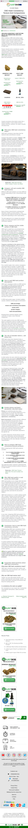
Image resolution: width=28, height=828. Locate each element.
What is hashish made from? (21, 597)
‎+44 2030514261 (15, 780)
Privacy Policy (14, 785)
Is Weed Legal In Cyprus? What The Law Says (16, 652)
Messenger (15, 778)
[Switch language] (2, 1)
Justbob (20, 554)
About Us (14, 794)
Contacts (14, 796)
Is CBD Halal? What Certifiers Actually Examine (16, 646)
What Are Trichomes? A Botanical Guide (7, 597)
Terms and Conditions (14, 790)
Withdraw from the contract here (14, 792)
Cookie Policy (14, 787)
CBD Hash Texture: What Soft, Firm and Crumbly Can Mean (14, 472)
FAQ (14, 799)
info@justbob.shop (15, 774)
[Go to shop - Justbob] (14, 825)
